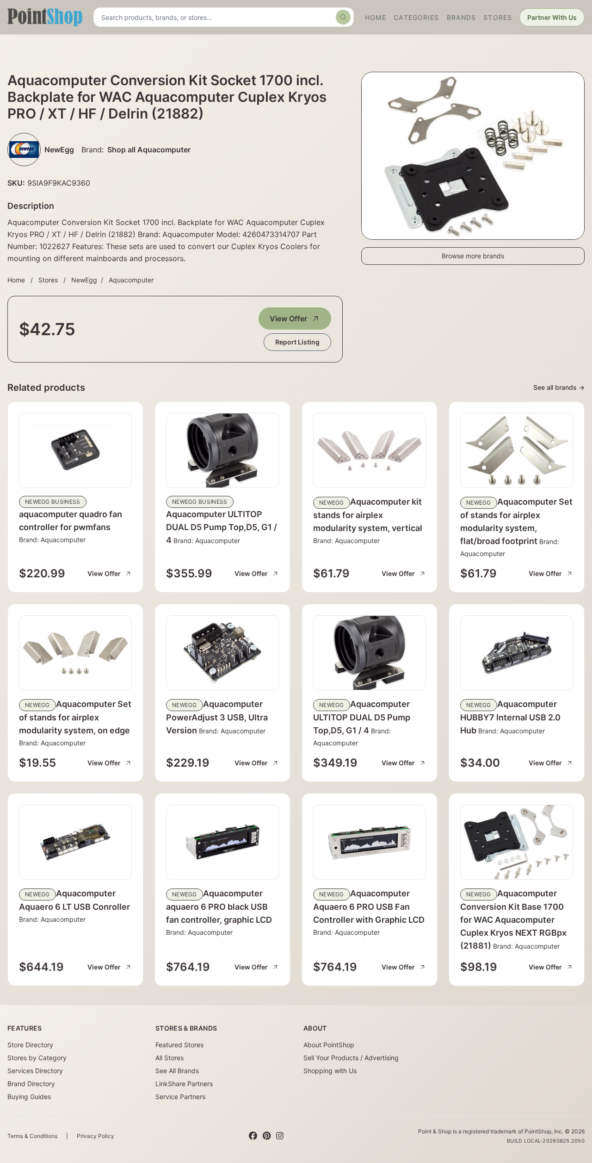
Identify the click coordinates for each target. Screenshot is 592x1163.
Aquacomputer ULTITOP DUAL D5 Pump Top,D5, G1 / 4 (221, 527)
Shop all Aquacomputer (149, 149)
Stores (497, 17)
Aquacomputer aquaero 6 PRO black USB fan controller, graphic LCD (219, 906)
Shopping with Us (330, 1071)
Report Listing (297, 342)
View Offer (288, 318)
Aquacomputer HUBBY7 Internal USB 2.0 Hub (510, 717)
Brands (461, 17)
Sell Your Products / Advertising (351, 1058)
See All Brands (177, 1071)
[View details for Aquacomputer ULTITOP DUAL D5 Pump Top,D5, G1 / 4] (222, 450)
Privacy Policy (95, 1135)
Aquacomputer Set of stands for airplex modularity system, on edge (75, 717)
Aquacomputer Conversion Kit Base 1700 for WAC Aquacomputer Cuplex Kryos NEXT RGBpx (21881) (513, 919)
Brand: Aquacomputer (52, 540)
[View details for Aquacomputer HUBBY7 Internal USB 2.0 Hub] (516, 652)
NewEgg (84, 280)
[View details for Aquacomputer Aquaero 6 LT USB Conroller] (75, 842)
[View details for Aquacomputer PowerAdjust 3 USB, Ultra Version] (222, 652)
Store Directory (30, 1045)
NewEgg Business (52, 501)
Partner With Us (552, 17)
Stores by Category (37, 1058)
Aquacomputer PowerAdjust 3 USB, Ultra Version (217, 717)
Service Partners (180, 1096)
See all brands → (559, 387)
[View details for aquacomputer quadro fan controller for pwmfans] (75, 450)
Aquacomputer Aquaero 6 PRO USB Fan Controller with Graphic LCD (369, 906)
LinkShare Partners (184, 1084)
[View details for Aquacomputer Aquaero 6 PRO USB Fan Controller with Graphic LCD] (369, 842)
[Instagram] (280, 1136)
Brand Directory (31, 1084)
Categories (416, 17)
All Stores (169, 1058)
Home (375, 17)
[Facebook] (253, 1136)
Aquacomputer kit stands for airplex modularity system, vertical (367, 515)
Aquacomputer (131, 280)
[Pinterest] (267, 1136)
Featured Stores (179, 1045)
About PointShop (328, 1045)
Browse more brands (473, 256)
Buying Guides (29, 1096)
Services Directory (35, 1071)
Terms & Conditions (32, 1135)
